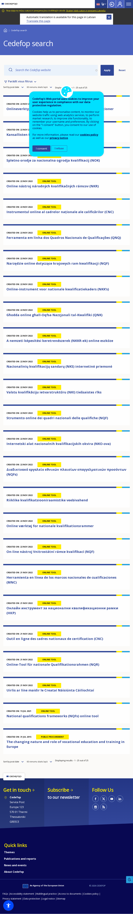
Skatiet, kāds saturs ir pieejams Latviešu (85, 10)
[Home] (9, 4)
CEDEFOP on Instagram (95, 807)
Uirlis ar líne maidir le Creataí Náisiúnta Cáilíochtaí (50, 690)
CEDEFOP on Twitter (103, 798)
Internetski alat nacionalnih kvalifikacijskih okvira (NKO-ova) (58, 444)
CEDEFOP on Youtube (112, 798)
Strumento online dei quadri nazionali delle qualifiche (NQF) (57, 418)
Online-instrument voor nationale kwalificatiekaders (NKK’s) (57, 289)
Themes (9, 852)
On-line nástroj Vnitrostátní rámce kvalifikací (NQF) (50, 551)
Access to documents (70, 893)
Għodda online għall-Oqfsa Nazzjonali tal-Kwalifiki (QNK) (54, 315)
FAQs (5, 893)
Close (109, 17)
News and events (15, 865)
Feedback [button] (129, 879)
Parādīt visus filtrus (20, 81)
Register (120, 4)
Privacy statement (11, 898)
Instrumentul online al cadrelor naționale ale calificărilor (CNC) (60, 212)
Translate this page (38, 21)
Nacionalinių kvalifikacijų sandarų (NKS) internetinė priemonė (59, 366)
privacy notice (59, 138)
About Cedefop (14, 872)
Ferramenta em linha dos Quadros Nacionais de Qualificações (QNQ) (63, 237)
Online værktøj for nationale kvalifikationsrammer (50, 526)
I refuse (59, 148)
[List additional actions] (104, 4)
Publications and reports (20, 859)
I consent (41, 148)
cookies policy (89, 134)
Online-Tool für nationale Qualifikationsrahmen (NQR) (52, 664)
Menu (128, 4)
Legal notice (48, 898)
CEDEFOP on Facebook (95, 798)
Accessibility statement (22, 893)
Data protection (31, 898)
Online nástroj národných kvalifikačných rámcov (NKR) (52, 186)
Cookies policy (90, 893)
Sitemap (61, 898)
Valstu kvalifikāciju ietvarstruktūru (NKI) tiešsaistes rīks (54, 392)
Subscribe (58, 790)
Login (112, 4)
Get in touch (17, 790)
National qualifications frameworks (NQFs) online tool (52, 716)
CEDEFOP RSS (103, 807)
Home (5, 30)
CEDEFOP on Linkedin (120, 798)
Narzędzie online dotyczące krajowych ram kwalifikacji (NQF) (57, 263)
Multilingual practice (46, 893)
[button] (8, 905)
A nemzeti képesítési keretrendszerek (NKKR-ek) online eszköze (59, 340)
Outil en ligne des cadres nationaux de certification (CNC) (54, 639)
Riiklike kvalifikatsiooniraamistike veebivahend (47, 500)
